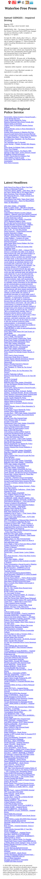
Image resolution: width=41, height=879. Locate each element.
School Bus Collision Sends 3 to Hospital (17, 839)
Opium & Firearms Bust (12, 798)
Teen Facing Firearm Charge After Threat (17, 338)
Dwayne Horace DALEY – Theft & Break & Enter (20, 578)
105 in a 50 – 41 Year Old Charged (15, 230)
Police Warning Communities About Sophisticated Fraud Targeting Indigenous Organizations (20, 395)
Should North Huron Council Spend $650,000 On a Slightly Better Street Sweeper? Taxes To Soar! (20, 842)
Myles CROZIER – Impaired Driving (16, 720)
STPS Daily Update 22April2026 (14, 343)
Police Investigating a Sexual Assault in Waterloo (20, 135)
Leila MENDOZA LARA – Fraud (14, 713)
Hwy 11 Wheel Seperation (12, 858)
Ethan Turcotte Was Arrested (13, 640)
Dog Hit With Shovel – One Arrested (16, 347)
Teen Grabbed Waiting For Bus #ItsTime (17, 494)
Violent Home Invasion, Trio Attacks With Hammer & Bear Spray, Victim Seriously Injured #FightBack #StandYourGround (20, 152)
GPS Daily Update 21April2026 (14, 493)
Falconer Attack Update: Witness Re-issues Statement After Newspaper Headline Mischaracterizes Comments (18, 627)
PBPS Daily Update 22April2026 (14, 348)
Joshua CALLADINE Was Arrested (15, 656)
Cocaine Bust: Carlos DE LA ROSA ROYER (18, 797)
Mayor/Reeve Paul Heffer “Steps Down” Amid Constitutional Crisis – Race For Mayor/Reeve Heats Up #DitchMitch (19, 200)
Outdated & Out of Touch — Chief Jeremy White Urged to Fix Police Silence (20, 514)
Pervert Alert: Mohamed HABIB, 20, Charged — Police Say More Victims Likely (20, 595)
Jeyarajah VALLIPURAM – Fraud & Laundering (19, 613)
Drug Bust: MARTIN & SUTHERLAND (16, 834)
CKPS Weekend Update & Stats (14, 221)
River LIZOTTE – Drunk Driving (14, 764)
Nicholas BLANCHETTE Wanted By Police (18, 443)
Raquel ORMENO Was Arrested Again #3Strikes (20, 761)
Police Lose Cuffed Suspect (13, 365)
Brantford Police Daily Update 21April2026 (18, 460)
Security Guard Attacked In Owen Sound (17, 350)
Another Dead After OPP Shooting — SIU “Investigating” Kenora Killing (17, 711)
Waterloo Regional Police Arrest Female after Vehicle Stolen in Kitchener (19, 123)
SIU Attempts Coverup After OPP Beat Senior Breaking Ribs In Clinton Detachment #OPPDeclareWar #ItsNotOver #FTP (19, 756)
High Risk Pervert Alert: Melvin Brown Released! (20, 598)
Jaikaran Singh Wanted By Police (15, 508)
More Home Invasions (11, 163)
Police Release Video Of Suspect (15, 420)
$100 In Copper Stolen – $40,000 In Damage (18, 207)
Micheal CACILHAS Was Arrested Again (17, 663)
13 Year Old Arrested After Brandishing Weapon (19, 216)
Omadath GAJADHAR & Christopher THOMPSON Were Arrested (16, 860)
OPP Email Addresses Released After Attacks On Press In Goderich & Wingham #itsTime (20, 521)
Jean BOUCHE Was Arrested (13, 676)
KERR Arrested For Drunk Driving (15, 697)
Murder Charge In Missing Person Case (17, 345)
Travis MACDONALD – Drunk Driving (16, 763)
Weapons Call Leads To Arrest (14, 510)
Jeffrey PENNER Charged (12, 725)
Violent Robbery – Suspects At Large (16, 238)
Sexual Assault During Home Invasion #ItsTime (19, 134)
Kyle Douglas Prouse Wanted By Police (17, 410)
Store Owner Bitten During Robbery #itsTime (18, 243)
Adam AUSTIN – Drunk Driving (14, 793)
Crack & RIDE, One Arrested (13, 336)
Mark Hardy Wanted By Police (14, 511)
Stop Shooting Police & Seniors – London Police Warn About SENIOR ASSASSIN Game (20, 580)
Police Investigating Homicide (14, 659)
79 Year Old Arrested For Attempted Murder (18, 702)
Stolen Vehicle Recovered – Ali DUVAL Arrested (20, 639)
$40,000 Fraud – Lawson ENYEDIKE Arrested (19, 790)
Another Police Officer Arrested (14, 411)
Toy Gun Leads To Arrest (12, 593)
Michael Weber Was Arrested (13, 637)
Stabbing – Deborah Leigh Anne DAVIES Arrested (20, 214)
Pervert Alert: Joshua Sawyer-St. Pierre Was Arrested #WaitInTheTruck (18, 475)
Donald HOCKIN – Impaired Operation (16, 742)
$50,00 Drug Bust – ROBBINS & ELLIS (17, 567)
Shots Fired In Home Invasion (14, 355)
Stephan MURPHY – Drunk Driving (15, 800)
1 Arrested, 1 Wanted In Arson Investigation (18, 477)
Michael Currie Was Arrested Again (15, 418)
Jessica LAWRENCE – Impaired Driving (17, 832)
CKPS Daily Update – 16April (13, 559)
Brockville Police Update (12, 459)
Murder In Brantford (10, 381)
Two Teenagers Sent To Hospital (14, 142)
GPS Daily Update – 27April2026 (15, 206)
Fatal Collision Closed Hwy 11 (14, 766)
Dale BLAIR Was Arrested (12, 442)
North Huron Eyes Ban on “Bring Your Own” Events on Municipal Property (18, 188)
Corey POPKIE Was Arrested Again (16, 646)
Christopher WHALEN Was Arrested (16, 657)
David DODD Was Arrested (13, 814)
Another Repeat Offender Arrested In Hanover (19, 359)
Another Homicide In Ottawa (13, 233)
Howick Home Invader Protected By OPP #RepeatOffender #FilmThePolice (17, 679)
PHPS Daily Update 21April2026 (14, 464)
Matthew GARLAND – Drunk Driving (16, 724)
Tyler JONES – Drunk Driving (13, 746)
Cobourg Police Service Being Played (16, 466)
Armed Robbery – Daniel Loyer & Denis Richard (19, 749)
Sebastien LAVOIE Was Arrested (15, 820)
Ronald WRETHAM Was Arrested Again (17, 719)
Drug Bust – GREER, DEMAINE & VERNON (19, 753)
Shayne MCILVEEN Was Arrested (15, 693)
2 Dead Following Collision (12, 802)
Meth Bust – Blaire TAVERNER (14, 741)
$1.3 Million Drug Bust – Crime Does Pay (17, 137)
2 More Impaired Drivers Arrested (15, 603)
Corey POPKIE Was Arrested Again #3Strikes (19, 707)
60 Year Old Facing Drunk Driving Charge (17, 223)
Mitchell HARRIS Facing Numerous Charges (18, 698)
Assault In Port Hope (11, 421)
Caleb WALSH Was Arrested (13, 804)
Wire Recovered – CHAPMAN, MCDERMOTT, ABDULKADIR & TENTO (19, 836)
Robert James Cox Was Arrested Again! (17, 539)
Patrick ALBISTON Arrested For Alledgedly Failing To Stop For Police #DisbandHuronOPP (19, 774)
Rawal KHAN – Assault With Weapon (16, 661)
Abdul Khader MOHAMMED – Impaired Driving (19, 751)
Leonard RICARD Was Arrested (14, 668)
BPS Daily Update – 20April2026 (15, 506)
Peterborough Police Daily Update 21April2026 (19, 423)
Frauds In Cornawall (10, 379)
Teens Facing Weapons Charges (15, 425)
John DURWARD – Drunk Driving (15, 759)
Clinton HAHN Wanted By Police (15, 445)
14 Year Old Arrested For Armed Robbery (17, 573)
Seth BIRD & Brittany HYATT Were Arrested (18, 722)
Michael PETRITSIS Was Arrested (15, 700)
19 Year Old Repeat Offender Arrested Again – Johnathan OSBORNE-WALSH (19, 855)
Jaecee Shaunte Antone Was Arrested (16, 426)
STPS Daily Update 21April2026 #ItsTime (17, 469)
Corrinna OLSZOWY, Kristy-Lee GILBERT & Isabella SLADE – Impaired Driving (18, 806)
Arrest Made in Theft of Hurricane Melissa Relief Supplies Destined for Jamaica (20, 544)
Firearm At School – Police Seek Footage (17, 438)
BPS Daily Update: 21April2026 (14, 467)
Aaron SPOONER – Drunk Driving (15, 747)
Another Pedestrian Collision (13, 218)
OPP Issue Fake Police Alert (13, 792)
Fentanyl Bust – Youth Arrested (14, 496)
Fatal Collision (8, 730)
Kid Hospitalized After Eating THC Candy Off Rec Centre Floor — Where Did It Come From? (20, 600)
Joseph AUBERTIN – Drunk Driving (15, 809)
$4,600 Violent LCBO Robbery (14, 591)
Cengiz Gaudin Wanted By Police (15, 120)
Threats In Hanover (10, 547)
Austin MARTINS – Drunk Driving (15, 664)
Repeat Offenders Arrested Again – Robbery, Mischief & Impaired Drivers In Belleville (18, 225)
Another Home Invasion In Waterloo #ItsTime (19, 132)
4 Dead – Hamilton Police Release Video (17, 236)
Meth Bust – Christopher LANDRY (15, 673)
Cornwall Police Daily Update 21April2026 (17, 450)
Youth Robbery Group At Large (14, 158)
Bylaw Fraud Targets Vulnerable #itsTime (17, 340)
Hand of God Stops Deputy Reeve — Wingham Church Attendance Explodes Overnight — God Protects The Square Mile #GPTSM (19, 618)
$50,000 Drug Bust (10, 586)
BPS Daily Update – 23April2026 (15, 335)
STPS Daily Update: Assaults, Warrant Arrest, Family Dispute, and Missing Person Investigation (20, 471)
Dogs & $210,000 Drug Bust (13, 430)
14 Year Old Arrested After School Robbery (18, 440)
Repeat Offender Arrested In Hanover (16, 364)
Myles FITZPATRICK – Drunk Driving (16, 695)
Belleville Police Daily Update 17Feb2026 (17, 533)
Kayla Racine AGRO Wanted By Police (17, 342)
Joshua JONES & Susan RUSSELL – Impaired (19, 651)
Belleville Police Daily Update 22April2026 (18, 382)
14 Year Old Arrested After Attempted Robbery (19, 505)
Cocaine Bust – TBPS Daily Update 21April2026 (20, 413)
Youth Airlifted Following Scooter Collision (17, 213)
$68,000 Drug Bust (10, 245)
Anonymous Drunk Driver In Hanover (16, 357)
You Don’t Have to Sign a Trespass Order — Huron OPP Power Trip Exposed (18, 634)
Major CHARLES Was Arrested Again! (16, 727)
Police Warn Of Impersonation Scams (16, 428)
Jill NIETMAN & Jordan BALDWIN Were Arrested (20, 819)
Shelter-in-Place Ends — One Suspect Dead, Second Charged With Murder (19, 777)
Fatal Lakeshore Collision (12, 729)
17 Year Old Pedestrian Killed (13, 437)
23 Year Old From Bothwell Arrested (16, 848)
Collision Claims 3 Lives (12, 612)
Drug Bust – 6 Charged (11, 708)
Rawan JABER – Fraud (11, 795)
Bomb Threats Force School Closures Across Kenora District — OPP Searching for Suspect (19, 784)
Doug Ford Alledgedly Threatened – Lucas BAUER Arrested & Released (18, 738)
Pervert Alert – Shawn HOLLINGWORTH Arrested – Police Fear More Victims (20, 531)
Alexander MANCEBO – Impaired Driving (17, 615)
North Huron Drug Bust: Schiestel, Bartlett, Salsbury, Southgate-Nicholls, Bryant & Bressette (20, 392)
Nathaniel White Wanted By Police (15, 235)
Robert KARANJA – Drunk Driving (15, 732)
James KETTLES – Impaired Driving (16, 688)
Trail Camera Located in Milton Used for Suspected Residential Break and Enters (17, 432)
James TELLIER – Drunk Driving (15, 744)
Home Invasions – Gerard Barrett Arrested (18, 231)
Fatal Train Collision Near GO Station (16, 435)
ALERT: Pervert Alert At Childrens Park (17, 156)
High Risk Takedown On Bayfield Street (17, 228)
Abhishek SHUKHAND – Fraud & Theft (17, 674)
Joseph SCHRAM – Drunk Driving (15, 853)
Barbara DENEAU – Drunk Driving (15, 666)
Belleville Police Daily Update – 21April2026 (18, 462)
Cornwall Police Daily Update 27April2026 (17, 219)
